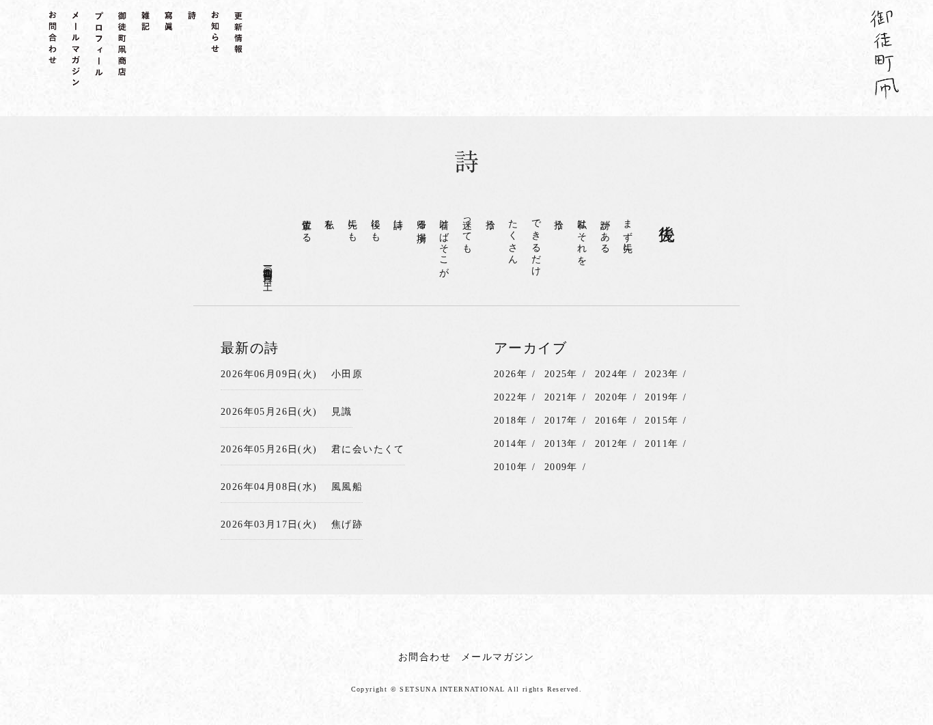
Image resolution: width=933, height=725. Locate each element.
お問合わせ (424, 657)
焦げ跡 (347, 524)
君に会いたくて (368, 449)
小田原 (347, 374)
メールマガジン (498, 657)
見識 (341, 412)
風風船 (347, 487)
